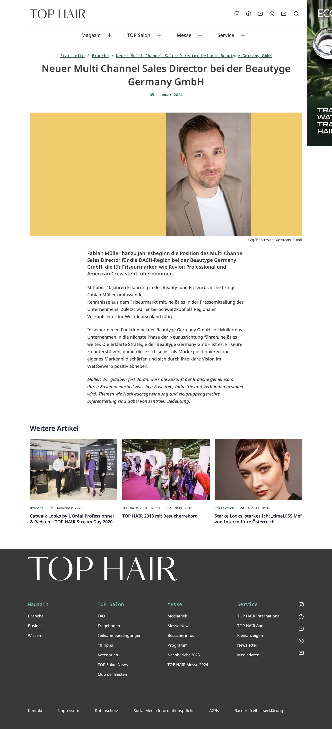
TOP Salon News (113, 664)
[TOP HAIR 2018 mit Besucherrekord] (166, 469)
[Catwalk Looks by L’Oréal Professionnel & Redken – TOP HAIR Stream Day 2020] (73, 469)
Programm (177, 645)
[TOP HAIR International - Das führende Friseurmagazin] (102, 568)
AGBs (214, 710)
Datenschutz (106, 710)
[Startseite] (58, 13)
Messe (184, 35)
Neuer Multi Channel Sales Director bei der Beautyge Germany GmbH (194, 55)
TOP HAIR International (258, 616)
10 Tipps (105, 645)
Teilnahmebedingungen (119, 635)
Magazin (91, 35)
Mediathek (177, 616)
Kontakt (35, 710)
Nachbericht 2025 (183, 655)
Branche (100, 55)
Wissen (34, 635)
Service (226, 35)
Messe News (179, 625)
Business (36, 625)
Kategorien (108, 655)
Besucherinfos (180, 635)
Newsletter (247, 645)
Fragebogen (109, 625)
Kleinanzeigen (250, 635)
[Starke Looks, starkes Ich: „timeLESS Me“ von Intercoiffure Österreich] (258, 469)
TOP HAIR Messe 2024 (187, 664)
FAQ (101, 616)
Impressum (68, 710)
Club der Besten (112, 674)
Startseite (72, 55)
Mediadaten (248, 655)
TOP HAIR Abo (250, 625)
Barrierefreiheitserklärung (259, 710)
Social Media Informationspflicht (164, 710)
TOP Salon (138, 35)
